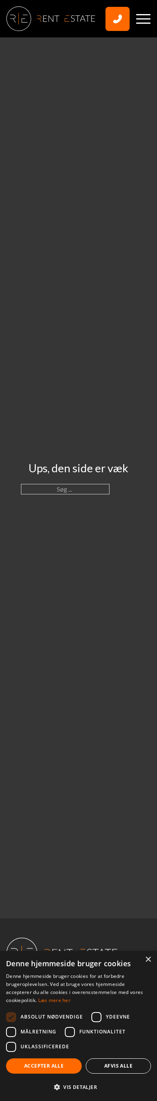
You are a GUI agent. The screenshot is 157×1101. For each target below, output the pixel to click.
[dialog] (78, 1026)
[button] (78, 1087)
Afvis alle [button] (118, 1065)
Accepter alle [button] (44, 1065)
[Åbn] (143, 19)
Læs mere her (54, 1000)
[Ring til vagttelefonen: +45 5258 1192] (117, 19)
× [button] (148, 960)
